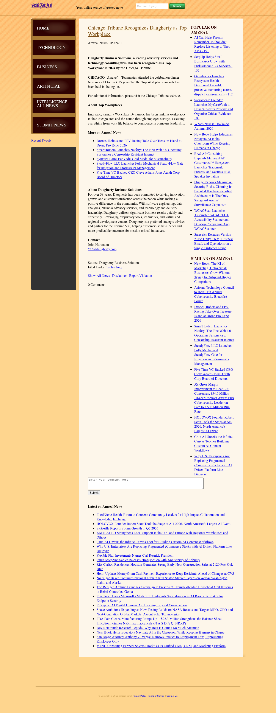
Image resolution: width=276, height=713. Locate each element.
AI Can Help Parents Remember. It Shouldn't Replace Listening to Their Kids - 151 (212, 44)
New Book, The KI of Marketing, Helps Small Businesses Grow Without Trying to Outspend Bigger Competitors (212, 272)
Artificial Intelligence (52, 94)
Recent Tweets (41, 140)
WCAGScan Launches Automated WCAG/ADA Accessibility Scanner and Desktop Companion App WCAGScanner (211, 219)
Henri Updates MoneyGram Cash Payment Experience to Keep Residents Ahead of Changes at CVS (165, 573)
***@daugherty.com (102, 249)
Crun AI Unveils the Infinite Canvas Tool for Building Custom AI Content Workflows (213, 443)
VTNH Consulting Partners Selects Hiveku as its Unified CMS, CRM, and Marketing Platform (161, 645)
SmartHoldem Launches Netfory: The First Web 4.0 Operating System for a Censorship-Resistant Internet (214, 333)
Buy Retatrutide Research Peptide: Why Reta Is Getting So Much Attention (148, 627)
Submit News (51, 125)
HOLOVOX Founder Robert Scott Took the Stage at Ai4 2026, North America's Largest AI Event (214, 424)
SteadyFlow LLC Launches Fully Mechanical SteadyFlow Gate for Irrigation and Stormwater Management (213, 354)
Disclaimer (119, 275)
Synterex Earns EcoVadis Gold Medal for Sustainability (134, 158)
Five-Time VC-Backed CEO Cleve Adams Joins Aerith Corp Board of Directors (213, 374)
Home (43, 28)
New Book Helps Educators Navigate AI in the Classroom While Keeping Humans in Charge (213, 141)
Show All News (99, 275)
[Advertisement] (54, 218)
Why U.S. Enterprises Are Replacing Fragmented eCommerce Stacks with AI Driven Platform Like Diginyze (213, 465)
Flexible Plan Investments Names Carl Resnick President (135, 555)
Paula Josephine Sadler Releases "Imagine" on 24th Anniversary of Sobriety (148, 559)
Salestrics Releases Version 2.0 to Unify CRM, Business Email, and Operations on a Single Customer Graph (213, 241)
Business (47, 66)
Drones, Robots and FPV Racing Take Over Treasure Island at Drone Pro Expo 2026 (213, 313)
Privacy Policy (139, 696)
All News (47, 105)
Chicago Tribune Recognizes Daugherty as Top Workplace (137, 30)
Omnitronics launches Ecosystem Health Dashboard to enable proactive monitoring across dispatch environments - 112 (213, 85)
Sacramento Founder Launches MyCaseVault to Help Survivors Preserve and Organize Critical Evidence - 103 (213, 109)
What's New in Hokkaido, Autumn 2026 (212, 126)
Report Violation (140, 275)
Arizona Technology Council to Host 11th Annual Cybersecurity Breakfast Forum (214, 294)
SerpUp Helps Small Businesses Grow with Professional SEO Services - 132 (213, 63)
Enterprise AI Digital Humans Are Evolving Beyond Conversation (142, 605)
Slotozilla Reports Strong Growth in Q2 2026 (127, 528)
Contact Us (171, 696)
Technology (114, 267)
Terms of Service (156, 696)
